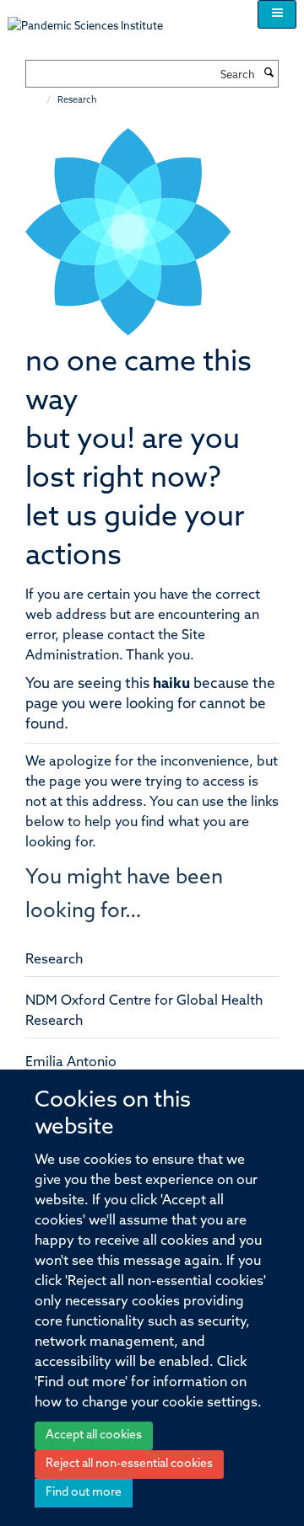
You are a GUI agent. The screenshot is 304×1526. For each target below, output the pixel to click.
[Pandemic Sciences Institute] (94, 18)
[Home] (40, 100)
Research (54, 960)
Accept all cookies (94, 1435)
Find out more (84, 1492)
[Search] (268, 74)
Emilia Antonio (71, 1063)
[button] (277, 14)
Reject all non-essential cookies (129, 1464)
